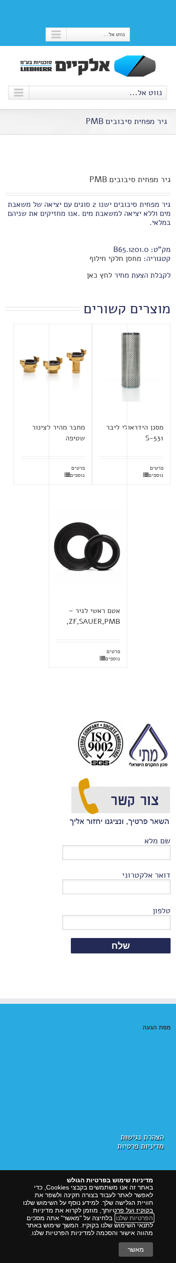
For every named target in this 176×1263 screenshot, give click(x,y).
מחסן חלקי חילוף (115, 258)
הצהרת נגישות (142, 1137)
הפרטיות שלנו (134, 1218)
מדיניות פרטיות (140, 1146)
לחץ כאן (99, 275)
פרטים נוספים (155, 471)
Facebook (88, 13)
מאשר (136, 1249)
